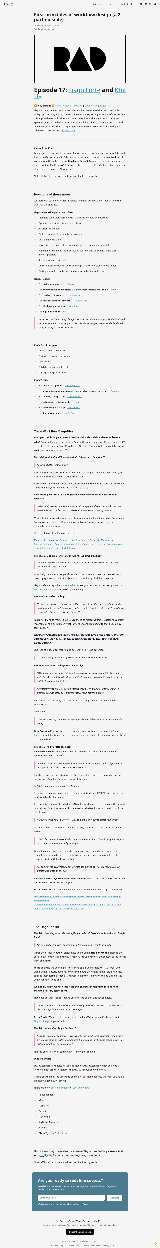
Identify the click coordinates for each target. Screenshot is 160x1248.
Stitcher (78, 105)
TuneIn (103, 105)
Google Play (91, 105)
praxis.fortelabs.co (78, 544)
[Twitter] (141, 4)
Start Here (97, 4)
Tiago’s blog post (43, 1021)
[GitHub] (150, 4)
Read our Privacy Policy (77, 1204)
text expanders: (81, 1087)
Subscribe (114, 1197)
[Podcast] (155, 4)
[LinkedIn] (145, 4)
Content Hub (126, 4)
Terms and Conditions (91, 1246)
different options (60, 1087)
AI (110, 4)
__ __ (70, 284)
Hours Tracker (68, 585)
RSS (111, 105)
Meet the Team (52, 1246)
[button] (155, 1243)
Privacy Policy (108, 1246)
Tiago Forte (84, 90)
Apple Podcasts (63, 105)
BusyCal (66, 311)
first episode (68, 130)
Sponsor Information (70, 1246)
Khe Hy (8, 4)
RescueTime (40, 589)
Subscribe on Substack (80, 1232)
